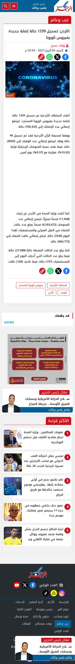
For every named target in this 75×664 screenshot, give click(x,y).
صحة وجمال (21, 616)
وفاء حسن (58, 45)
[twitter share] (57, 57)
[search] (5, 6)
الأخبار (51, 602)
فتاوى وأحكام (41, 616)
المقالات (26, 623)
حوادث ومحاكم (43, 623)
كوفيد (63, 292)
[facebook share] (65, 57)
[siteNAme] (63, 6)
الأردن (51, 292)
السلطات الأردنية (58, 285)
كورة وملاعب (61, 616)
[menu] (13, 6)
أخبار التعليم (36, 602)
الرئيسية (64, 602)
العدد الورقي (48, 585)
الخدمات (19, 602)
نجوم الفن (63, 609)
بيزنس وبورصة (44, 609)
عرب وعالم (63, 623)
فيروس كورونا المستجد (31, 285)
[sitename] (37, 572)
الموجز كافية (24, 609)
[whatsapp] (41, 57)
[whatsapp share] (49, 57)
